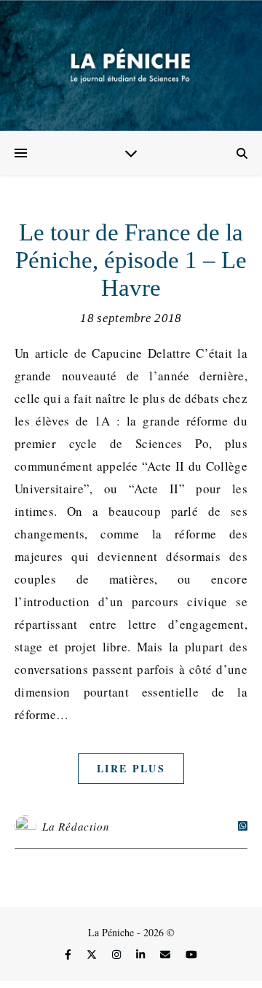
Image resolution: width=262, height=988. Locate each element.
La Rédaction (76, 826)
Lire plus (131, 768)
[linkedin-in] (142, 955)
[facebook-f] (69, 955)
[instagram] (118, 955)
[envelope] (166, 955)
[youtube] (191, 955)
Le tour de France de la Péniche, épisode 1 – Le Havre (131, 260)
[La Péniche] (131, 65)
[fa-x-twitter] (93, 955)
